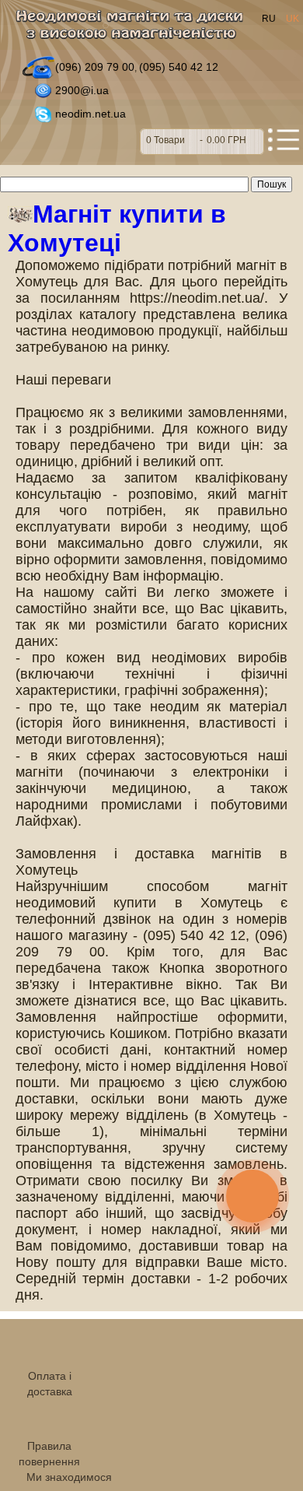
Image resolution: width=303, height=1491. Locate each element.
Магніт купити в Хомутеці (117, 228)
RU (270, 18)
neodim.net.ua (90, 113)
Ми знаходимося (69, 1477)
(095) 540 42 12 (178, 67)
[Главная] (134, 28)
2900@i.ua (82, 90)
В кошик (202, 141)
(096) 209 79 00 (94, 67)
